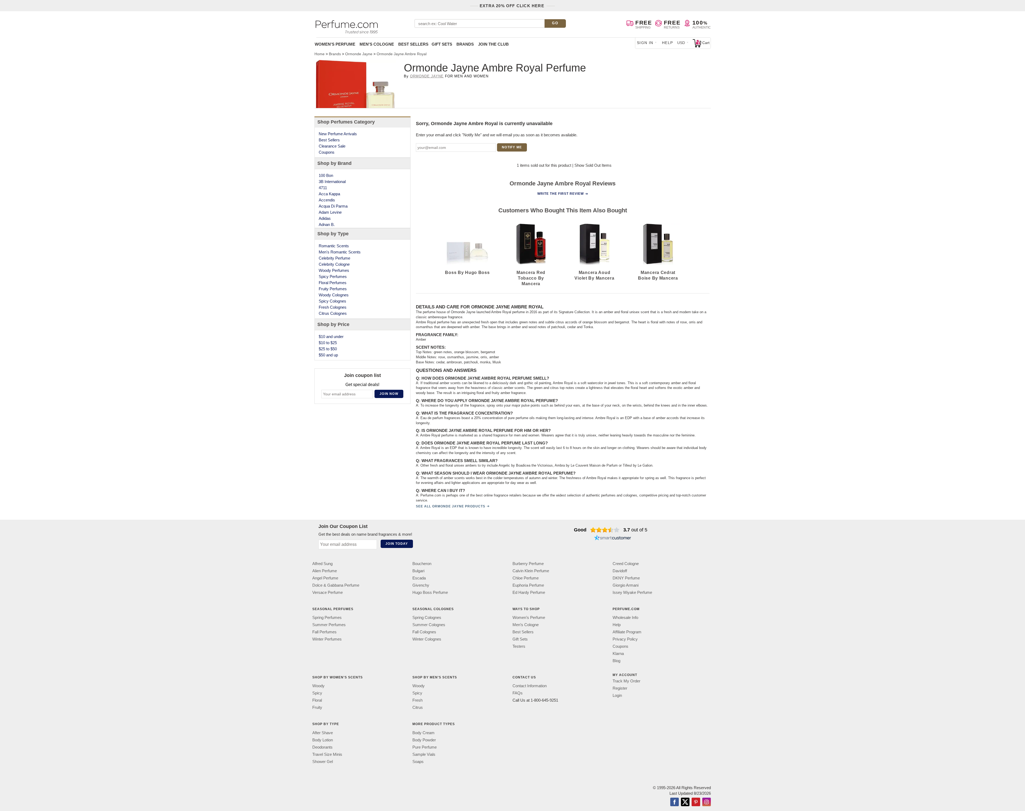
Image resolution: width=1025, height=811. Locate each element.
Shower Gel (322, 761)
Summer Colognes (428, 624)
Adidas (325, 218)
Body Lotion (322, 739)
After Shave (322, 732)
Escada (419, 578)
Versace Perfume (327, 592)
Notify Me (512, 147)
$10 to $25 (328, 342)
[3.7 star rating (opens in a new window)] (605, 529)
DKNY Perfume (626, 578)
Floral (317, 700)
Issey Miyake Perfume (632, 592)
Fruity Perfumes (333, 289)
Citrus (417, 707)
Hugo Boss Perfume (430, 592)
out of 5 (635, 529)
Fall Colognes (424, 632)
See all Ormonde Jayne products (450, 506)
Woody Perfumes (334, 270)
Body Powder (424, 739)
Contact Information (529, 685)
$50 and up (328, 355)
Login (617, 695)
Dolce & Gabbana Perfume (335, 585)
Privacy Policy (625, 639)
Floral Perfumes (332, 282)
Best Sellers (413, 44)
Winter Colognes (426, 639)
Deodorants (322, 747)
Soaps (418, 761)
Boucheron (421, 563)
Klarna (618, 653)
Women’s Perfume (528, 617)
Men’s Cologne (525, 624)
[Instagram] (706, 802)
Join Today (396, 544)
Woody (318, 685)
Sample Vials (423, 754)
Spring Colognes (426, 617)
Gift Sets (442, 44)
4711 (323, 187)
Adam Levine (330, 212)
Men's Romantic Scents (340, 252)
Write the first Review (560, 194)
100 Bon (326, 175)
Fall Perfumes (324, 632)
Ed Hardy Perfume (528, 592)
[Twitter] (685, 802)
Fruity (317, 707)
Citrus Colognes (333, 313)
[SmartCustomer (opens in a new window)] (612, 538)
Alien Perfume (324, 571)
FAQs (517, 693)
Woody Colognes (334, 295)
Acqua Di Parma (333, 206)
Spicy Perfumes (333, 276)
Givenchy (420, 585)
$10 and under (331, 336)
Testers (518, 646)
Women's (335, 44)
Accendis (327, 200)
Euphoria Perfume (528, 585)
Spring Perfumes (327, 617)
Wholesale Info (625, 617)
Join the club (493, 44)
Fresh (417, 700)
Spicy (317, 693)
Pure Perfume (424, 747)
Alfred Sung (322, 563)
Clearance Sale (332, 146)
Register (620, 688)
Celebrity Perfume (334, 258)
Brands (465, 44)
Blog (616, 660)
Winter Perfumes (327, 639)
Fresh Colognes (332, 307)
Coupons (326, 152)
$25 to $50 (328, 349)
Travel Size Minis (327, 754)
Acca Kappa (329, 194)
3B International (332, 181)
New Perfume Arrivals (338, 134)
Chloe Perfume (525, 578)
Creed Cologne (626, 563)
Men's (377, 44)
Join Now (389, 394)
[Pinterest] (696, 802)
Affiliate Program (627, 632)
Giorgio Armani (625, 585)
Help (667, 43)
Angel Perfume (325, 578)
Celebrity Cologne (334, 264)
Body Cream (423, 732)
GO (555, 23)
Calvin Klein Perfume (530, 571)
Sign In (645, 43)
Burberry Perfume (528, 563)
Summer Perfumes (329, 624)
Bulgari (418, 571)
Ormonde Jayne (427, 76)
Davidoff (620, 571)
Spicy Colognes (332, 301)
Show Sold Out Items (593, 165)
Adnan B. (327, 224)
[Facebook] (674, 802)
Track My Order (626, 681)
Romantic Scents (334, 246)
